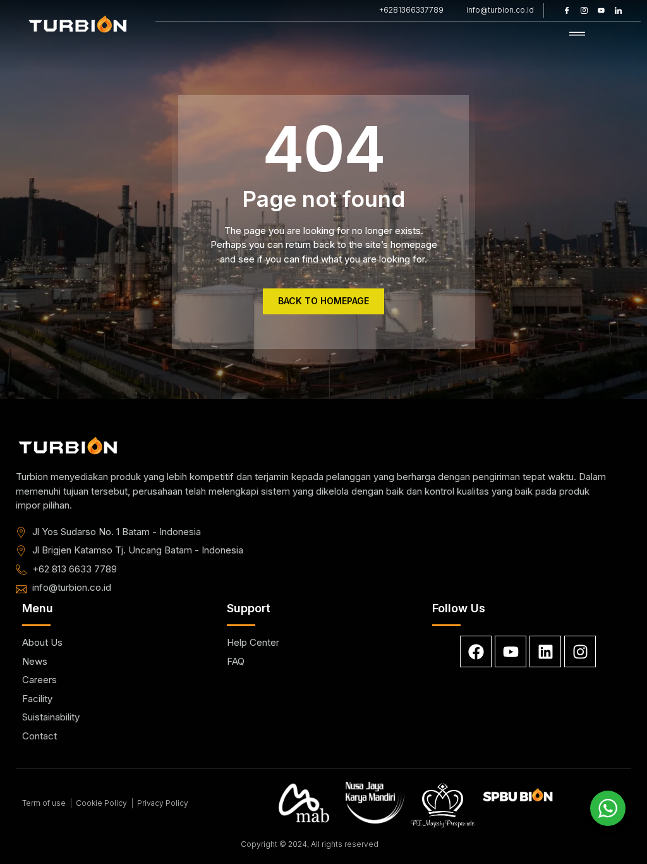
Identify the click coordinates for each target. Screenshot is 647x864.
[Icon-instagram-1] (584, 10)
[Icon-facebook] (567, 10)
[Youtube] (601, 10)
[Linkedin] (545, 651)
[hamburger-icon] (577, 34)
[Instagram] (580, 651)
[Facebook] (476, 651)
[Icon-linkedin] (618, 10)
